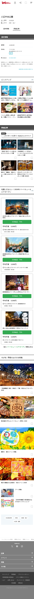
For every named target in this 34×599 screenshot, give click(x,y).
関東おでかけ (18, 539)
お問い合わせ (11, 580)
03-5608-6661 (12, 58)
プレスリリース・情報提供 (23, 580)
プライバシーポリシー (23, 574)
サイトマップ (5, 574)
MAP (11, 53)
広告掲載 (13, 583)
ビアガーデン (21, 347)
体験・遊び (24, 518)
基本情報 (4, 37)
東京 (17, 518)
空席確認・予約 (17, 222)
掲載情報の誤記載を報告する (26, 69)
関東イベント (26, 539)
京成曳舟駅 (9, 518)
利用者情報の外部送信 (8, 577)
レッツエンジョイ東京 (7, 539)
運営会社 (20, 583)
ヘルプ (3, 580)
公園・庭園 (17, 521)
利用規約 (13, 574)
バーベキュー (11, 347)
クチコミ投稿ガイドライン (22, 577)
